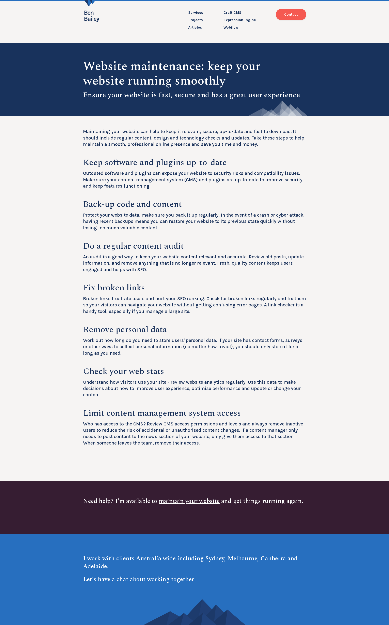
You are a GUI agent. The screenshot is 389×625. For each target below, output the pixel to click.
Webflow (230, 27)
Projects (195, 20)
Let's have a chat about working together (138, 579)
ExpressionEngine (239, 20)
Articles (195, 27)
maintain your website (189, 501)
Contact (291, 14)
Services (195, 12)
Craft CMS (232, 12)
